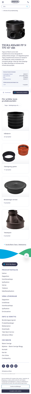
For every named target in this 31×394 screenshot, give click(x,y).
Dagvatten (5, 276)
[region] (15, 384)
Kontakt (4, 349)
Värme (4, 285)
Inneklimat (5, 302)
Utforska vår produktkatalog (10, 10)
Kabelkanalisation (8, 291)
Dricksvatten (6, 311)
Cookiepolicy (6, 358)
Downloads (8, 92)
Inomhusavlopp (7, 279)
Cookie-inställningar (15, 386)
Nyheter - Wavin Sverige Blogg (12, 346)
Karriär (4, 352)
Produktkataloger (8, 323)
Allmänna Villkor (7, 335)
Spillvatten (5, 282)
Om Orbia (5, 355)
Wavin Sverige (6, 343)
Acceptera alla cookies (15, 391)
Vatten (4, 273)
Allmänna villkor (7, 371)
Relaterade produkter (22, 92)
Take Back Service (8, 332)
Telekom (5, 288)
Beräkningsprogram (9, 320)
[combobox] (15, 6)
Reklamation (6, 326)
